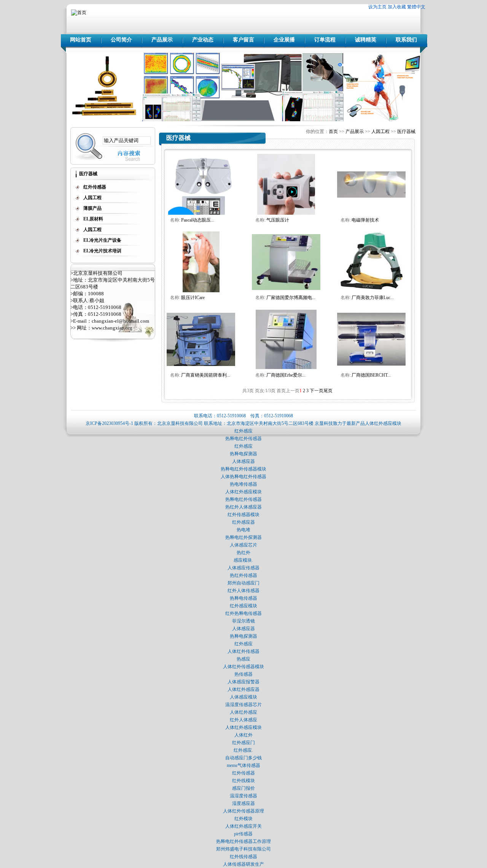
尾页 (328, 390)
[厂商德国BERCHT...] (371, 364)
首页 (333, 131)
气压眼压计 (277, 220)
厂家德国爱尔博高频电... (290, 297)
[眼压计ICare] (201, 290)
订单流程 (325, 40)
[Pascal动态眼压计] (201, 213)
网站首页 (80, 40)
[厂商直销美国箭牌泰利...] (201, 364)
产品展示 (162, 40)
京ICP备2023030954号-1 (109, 423)
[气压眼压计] (286, 213)
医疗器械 (406, 131)
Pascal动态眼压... (197, 220)
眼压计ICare (193, 297)
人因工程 (380, 131)
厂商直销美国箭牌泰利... (205, 375)
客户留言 (243, 40)
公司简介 (121, 40)
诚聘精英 (365, 40)
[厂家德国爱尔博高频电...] (286, 288)
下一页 (316, 390)
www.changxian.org (112, 328)
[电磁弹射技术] (371, 196)
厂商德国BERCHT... (371, 375)
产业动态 (202, 40)
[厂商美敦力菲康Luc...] (371, 290)
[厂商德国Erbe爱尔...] (286, 368)
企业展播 (284, 40)
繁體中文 (416, 7)
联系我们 (406, 40)
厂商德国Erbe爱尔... (286, 375)
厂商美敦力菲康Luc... (373, 297)
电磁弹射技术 (365, 220)
